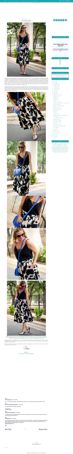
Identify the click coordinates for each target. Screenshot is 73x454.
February (56, 131)
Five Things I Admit (57, 120)
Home (25, 428)
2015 (54, 81)
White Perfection (56, 104)
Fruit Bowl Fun (56, 127)
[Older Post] (43, 430)
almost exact (16, 336)
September (56, 88)
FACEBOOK (21, 353)
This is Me (55, 111)
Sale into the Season (57, 101)
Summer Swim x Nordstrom (58, 105)
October (55, 86)
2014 (54, 82)
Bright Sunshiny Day (57, 108)
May (54, 93)
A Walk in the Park (57, 107)
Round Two (55, 123)
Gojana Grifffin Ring (23, 337)
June (55, 92)
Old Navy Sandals (38, 336)
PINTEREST (31, 353)
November (56, 85)
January (55, 133)
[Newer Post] (8, 430)
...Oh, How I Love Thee (58, 117)
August (55, 89)
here (30, 336)
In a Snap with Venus (57, 124)
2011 (54, 137)
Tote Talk (55, 112)
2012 (54, 136)
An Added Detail (56, 96)
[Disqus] (26, 381)
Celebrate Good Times (57, 94)
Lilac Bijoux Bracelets (32, 337)
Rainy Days (55, 97)
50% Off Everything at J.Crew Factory (61, 103)
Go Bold (55, 100)
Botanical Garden (56, 119)
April (55, 129)
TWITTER (26, 353)
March (55, 130)
